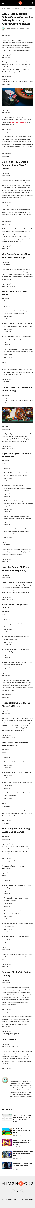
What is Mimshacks (19, 1197)
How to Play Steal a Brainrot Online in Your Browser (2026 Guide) (22, 1130)
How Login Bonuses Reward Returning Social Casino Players (22, 1142)
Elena (8, 28)
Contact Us (29, 1199)
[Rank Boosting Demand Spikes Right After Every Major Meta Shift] (7, 1154)
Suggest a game (7, 1199)
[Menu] (3, 3)
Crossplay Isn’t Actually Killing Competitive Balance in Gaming (23, 1165)
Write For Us (18, 1199)
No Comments (25, 28)
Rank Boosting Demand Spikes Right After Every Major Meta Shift (23, 1153)
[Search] (32, 3)
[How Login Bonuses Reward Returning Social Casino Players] (7, 1142)
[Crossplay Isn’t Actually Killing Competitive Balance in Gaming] (7, 1165)
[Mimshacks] (18, 3)
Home (9, 1197)
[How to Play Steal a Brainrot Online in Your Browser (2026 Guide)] (7, 1131)
